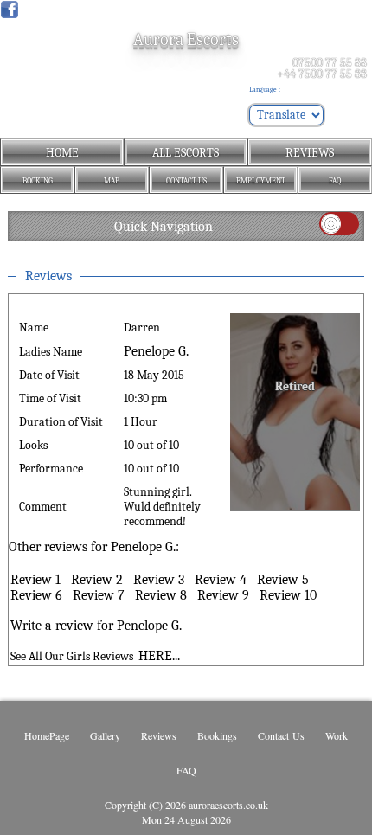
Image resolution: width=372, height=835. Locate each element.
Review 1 (35, 580)
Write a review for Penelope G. (96, 625)
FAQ (186, 770)
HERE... (159, 656)
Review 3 (158, 580)
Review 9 (223, 595)
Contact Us (281, 735)
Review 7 (99, 595)
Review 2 (97, 580)
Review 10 (288, 595)
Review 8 (161, 595)
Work (336, 735)
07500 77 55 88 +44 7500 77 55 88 (322, 69)
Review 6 (36, 595)
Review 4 (221, 580)
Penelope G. (156, 351)
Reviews (158, 735)
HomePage (46, 735)
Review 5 (283, 580)
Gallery (105, 735)
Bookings (217, 735)
